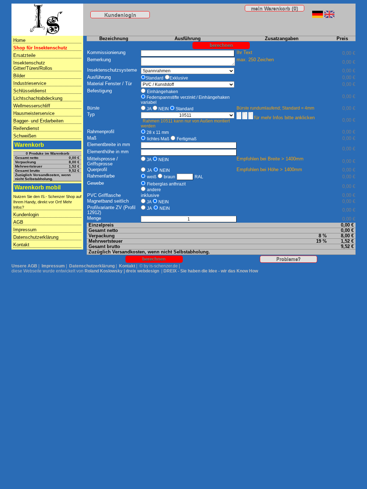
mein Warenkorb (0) (274, 8)
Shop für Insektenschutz (40, 47)
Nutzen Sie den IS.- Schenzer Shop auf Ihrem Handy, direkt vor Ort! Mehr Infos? (47, 201)
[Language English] (329, 16)
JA (149, 108)
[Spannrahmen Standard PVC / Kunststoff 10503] (245, 117)
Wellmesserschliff (31, 105)
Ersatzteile (24, 55)
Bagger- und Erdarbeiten (38, 121)
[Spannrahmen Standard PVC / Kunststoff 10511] (251, 117)
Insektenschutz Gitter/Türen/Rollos (32, 65)
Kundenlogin (120, 15)
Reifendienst (26, 128)
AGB (18, 222)
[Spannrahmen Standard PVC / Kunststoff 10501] (240, 117)
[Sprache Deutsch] (317, 16)
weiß (151, 176)
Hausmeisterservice (33, 113)
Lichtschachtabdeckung (37, 98)
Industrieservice (29, 83)
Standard (154, 78)
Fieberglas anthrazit (166, 184)
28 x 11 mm (158, 132)
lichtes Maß (158, 138)
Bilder (19, 75)
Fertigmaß (186, 138)
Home (19, 40)
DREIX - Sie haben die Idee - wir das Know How (210, 271)
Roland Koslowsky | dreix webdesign (122, 271)
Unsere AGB (24, 266)
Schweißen (24, 136)
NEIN (163, 108)
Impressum (25, 229)
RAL (199, 176)
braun (169, 176)
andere (154, 189)
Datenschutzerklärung (35, 237)
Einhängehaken (162, 91)
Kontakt (21, 244)
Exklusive (179, 78)
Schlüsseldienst (29, 90)
